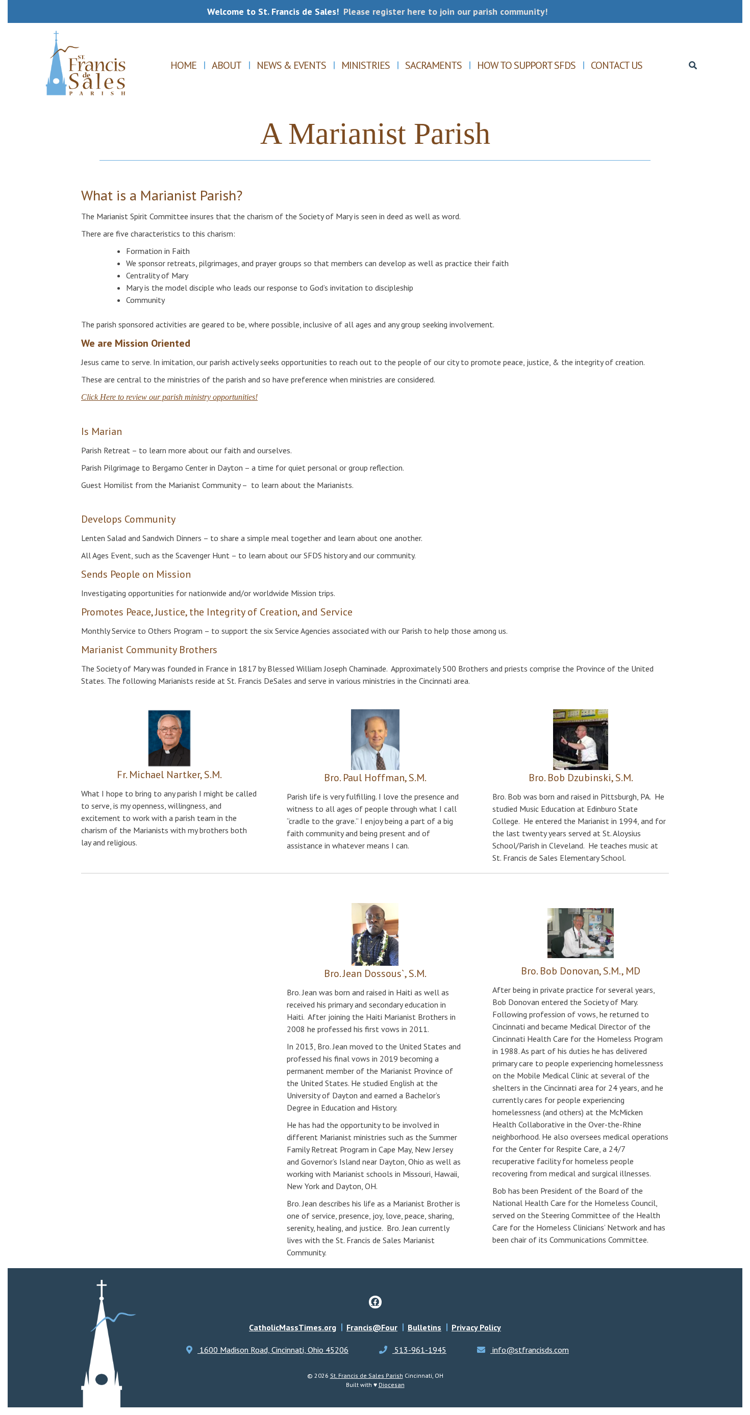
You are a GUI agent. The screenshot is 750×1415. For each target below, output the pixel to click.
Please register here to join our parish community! (445, 11)
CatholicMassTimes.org (292, 1327)
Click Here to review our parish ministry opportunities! (169, 397)
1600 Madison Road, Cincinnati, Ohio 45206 (272, 1350)
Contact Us (616, 65)
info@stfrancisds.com (529, 1350)
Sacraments (433, 65)
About (226, 65)
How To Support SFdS (526, 65)
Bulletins (424, 1327)
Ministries (365, 65)
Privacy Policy (476, 1327)
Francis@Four (371, 1327)
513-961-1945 (419, 1350)
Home (183, 65)
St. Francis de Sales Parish (366, 1375)
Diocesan (392, 1384)
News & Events (291, 65)
